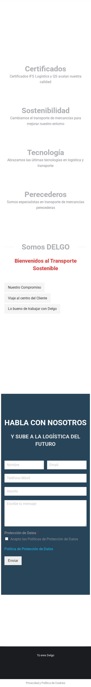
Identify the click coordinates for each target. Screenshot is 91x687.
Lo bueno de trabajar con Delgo (32, 309)
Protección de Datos (21, 533)
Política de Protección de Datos (28, 549)
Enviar (13, 560)
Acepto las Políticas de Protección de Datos (44, 539)
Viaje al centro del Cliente (27, 298)
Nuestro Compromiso (24, 287)
